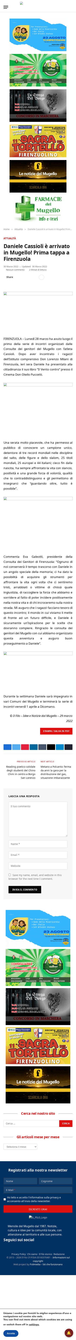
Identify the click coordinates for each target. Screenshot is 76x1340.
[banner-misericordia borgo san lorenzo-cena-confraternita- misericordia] (38, 35)
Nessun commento (15, 269)
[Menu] (6, 7)
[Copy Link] (34, 277)
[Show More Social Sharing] (41, 277)
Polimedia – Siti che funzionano (46, 1264)
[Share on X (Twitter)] (23, 277)
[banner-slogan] (38, 176)
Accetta (11, 1333)
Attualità (10, 238)
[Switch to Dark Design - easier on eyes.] (65, 7)
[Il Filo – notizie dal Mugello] (38, 7)
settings (34, 1324)
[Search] (70, 7)
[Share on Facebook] (18, 277)
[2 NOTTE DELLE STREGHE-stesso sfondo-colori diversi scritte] (38, 105)
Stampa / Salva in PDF (56, 731)
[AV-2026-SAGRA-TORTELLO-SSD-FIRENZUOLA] (38, 141)
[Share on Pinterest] (29, 277)
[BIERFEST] (38, 70)
